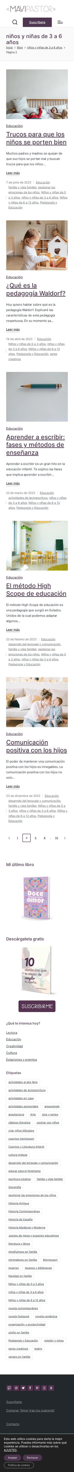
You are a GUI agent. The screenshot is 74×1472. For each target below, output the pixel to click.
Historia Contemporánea (24, 1211)
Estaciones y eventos (21, 1060)
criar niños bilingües (21, 1130)
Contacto (12, 1424)
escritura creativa (19, 1179)
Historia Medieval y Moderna (26, 1227)
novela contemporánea (23, 1308)
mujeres (13, 1267)
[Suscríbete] (37, 971)
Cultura (11, 1053)
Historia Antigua (18, 1203)
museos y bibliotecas (38, 1267)
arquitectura (16, 1114)
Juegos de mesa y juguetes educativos (33, 1235)
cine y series (50, 1114)
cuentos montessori (21, 1138)
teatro (38, 1348)
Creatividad (14, 1046)
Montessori (50, 1259)
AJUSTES (10, 1450)
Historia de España (20, 1219)
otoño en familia (18, 1332)
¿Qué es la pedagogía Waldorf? (36, 289)
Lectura (11, 1033)
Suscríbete (14, 1402)
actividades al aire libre (23, 1082)
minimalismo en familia (22, 1259)
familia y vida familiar (22, 187)
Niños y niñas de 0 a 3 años (27, 344)
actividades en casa (21, 1098)
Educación (14, 126)
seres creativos (18, 1348)
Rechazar (32, 1457)
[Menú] (60, 22)
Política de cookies (19, 1465)
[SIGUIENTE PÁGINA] (64, 838)
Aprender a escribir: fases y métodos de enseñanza (35, 444)
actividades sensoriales (23, 1106)
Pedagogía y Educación (32, 354)
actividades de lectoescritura (27, 498)
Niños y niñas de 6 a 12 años (26, 1300)
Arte (33, 1114)
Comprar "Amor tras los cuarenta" (30, 1410)
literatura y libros (19, 1243)
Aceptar (12, 1457)
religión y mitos (54, 1340)
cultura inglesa (17, 1154)
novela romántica (46, 1316)
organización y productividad (26, 1324)
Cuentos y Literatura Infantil (26, 1146)
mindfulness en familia (22, 1251)
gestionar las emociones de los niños (32, 1195)
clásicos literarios (19, 1122)
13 (56, 837)
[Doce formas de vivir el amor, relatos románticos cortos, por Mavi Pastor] (37, 897)
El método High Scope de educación (36, 589)
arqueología (51, 1106)
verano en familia (19, 1356)
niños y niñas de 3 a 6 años (40, 197)
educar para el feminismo (24, 1171)
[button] (37, 22)
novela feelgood (18, 1316)
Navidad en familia (20, 1276)
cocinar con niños (48, 1122)
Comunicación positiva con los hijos (36, 746)
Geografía (14, 1187)
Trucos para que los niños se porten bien (36, 138)
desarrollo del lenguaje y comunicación (34, 644)
